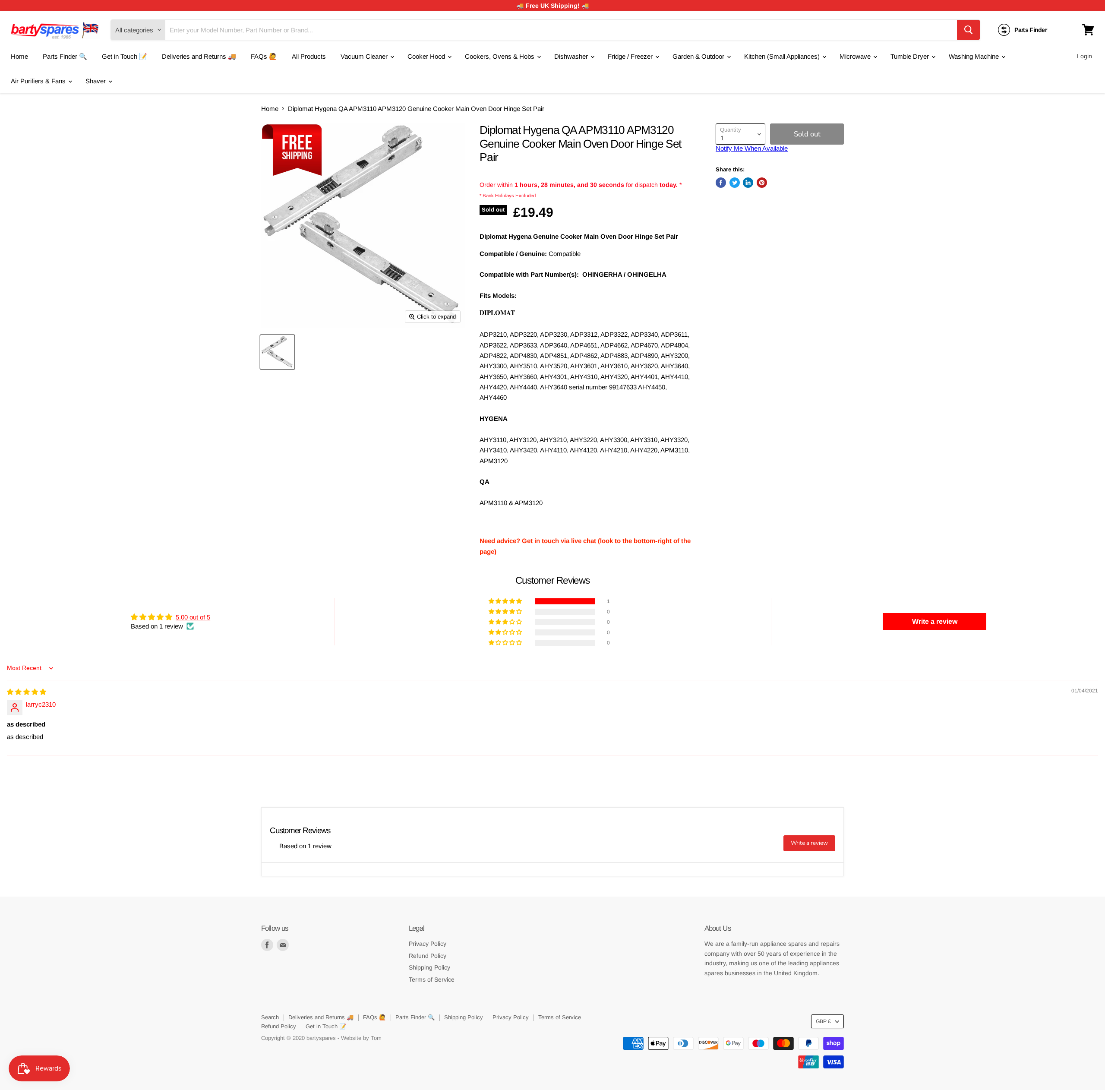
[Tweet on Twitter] (734, 182)
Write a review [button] (934, 621)
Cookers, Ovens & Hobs (500, 56)
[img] (26, 691)
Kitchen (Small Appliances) (782, 56)
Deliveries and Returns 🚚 (199, 56)
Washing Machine (975, 56)
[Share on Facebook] (721, 182)
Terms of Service (432, 979)
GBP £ (823, 1021)
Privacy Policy (427, 943)
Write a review (809, 843)
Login (1084, 56)
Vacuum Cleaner (365, 56)
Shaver (96, 81)
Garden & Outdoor (699, 56)
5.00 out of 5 (193, 617)
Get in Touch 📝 (124, 56)
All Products (309, 56)
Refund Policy (427, 955)
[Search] (968, 30)
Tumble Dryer (910, 56)
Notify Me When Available (752, 148)
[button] (506, 601)
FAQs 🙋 (264, 56)
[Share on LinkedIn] (748, 182)
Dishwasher (572, 56)
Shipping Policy (429, 967)
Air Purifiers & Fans (39, 81)
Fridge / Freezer (631, 56)
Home (19, 56)
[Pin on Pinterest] (762, 182)
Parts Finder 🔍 (65, 56)
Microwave (856, 56)
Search (270, 1017)
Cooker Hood (427, 56)
